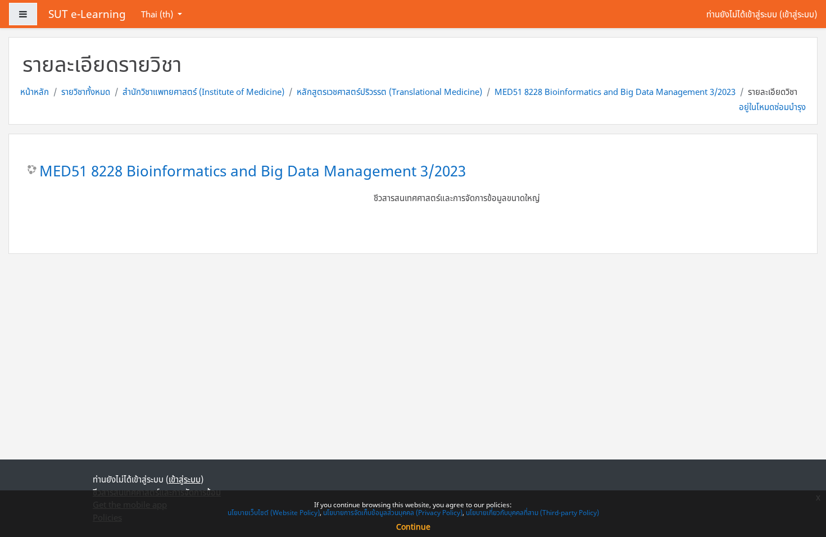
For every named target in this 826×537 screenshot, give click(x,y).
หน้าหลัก (34, 91)
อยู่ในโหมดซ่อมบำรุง (772, 106)
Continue (413, 526)
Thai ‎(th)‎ (158, 14)
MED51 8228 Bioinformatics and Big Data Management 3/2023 (615, 91)
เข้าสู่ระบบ (798, 14)
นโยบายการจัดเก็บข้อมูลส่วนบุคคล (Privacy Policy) (392, 512)
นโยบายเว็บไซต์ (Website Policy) (274, 512)
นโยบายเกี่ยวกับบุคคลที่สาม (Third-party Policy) (532, 512)
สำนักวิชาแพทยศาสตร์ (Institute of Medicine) (203, 91)
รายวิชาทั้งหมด (85, 91)
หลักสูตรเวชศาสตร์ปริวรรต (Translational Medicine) (389, 91)
